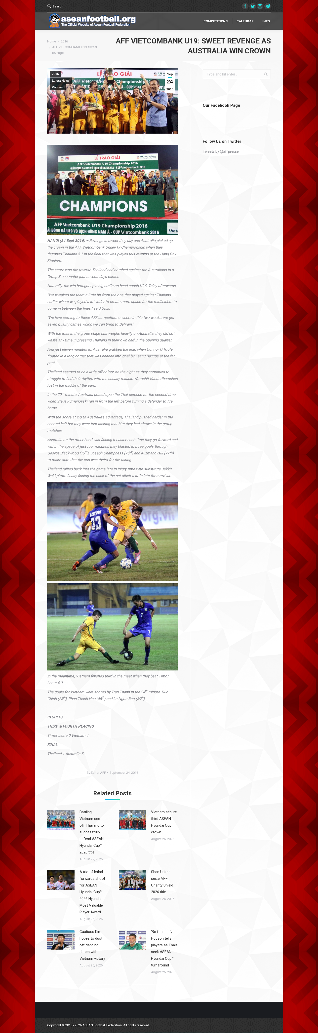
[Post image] (61, 820)
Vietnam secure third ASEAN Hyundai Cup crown (164, 822)
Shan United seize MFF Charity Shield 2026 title (162, 882)
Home (51, 41)
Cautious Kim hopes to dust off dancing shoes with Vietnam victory (92, 945)
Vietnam (58, 87)
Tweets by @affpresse (221, 151)
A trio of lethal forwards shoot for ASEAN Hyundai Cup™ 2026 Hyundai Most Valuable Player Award (92, 892)
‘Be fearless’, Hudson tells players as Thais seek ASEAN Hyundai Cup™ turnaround (164, 948)
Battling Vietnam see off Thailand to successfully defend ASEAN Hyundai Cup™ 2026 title (92, 832)
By (96, 773)
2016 (64, 41)
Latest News (61, 80)
